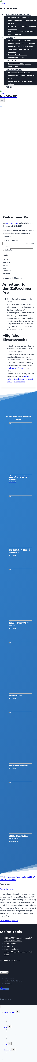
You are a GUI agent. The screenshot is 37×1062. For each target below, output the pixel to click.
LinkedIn (15, 921)
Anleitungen (7, 1050)
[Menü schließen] (0, 1006)
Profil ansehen (5, 921)
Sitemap (8, 983)
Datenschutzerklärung (13, 981)
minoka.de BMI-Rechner (15, 368)
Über (9, 87)
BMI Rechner (8, 946)
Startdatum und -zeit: (10, 240)
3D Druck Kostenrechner (13, 941)
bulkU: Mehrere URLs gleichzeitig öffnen (22, 22)
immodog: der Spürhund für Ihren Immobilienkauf (22, 33)
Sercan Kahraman (11, 223)
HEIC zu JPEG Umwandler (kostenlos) (18, 938)
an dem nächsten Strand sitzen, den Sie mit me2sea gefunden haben (20, 379)
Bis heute (8, 250)
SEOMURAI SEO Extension (18, 17)
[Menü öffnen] (2, 100)
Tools (5, 1027)
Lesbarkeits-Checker (16, 57)
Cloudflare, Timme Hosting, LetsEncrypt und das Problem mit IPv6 (21, 75)
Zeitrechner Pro (10, 943)
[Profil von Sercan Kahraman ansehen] (18, 880)
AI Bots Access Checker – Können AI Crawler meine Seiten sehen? (21, 45)
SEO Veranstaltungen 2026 (9, 960)
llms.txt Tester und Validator (20, 40)
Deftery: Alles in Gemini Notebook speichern (22, 27)
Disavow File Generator (17, 55)
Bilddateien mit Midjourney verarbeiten (19, 65)
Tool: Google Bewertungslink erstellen (20, 50)
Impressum (9, 978)
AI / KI (6, 1044)
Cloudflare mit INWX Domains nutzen (20, 82)
